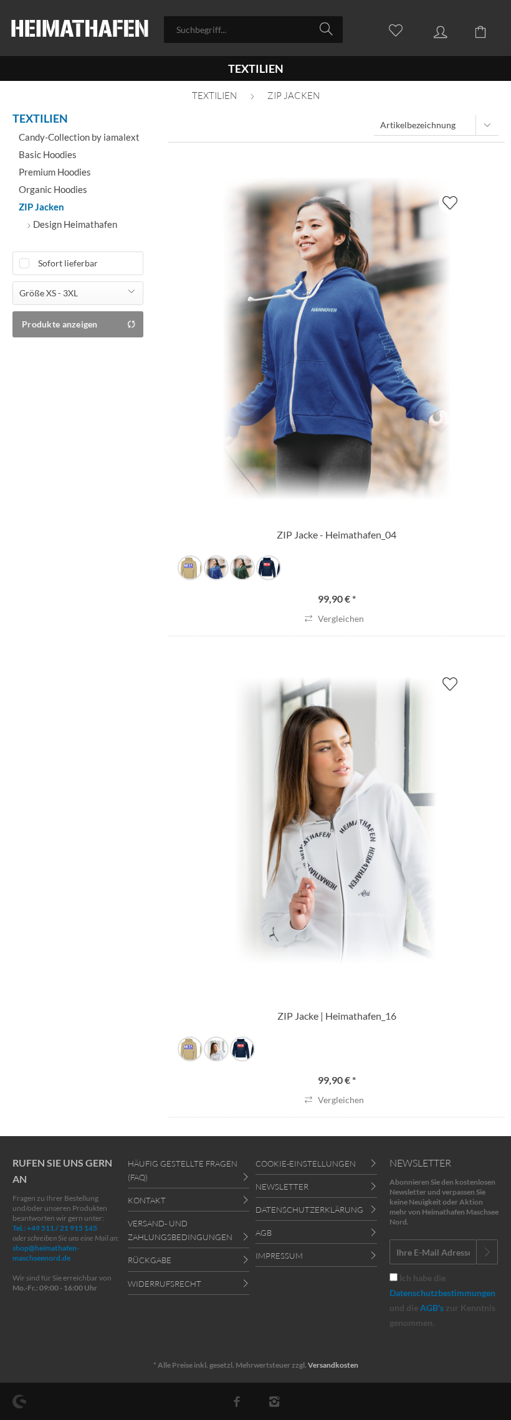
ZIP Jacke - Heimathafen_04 (336, 534)
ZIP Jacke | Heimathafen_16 (336, 1016)
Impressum (279, 1256)
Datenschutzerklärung (309, 1210)
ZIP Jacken (41, 206)
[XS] (190, 567)
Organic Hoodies (53, 189)
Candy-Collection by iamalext (79, 137)
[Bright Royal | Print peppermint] (216, 567)
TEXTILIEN (40, 118)
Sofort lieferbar (68, 263)
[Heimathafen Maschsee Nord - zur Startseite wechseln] (79, 30)
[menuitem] (253, 29)
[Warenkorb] (473, 28)
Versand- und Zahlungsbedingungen (180, 1230)
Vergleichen (340, 618)
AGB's (432, 1307)
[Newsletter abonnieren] (487, 1251)
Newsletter (282, 1187)
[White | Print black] (216, 1049)
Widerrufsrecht (164, 1284)
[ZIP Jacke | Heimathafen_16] (336, 820)
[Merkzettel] (389, 28)
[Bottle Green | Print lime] (242, 567)
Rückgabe (149, 1260)
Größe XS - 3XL (48, 293)
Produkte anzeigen (60, 324)
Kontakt (147, 1200)
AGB (264, 1233)
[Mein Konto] (431, 28)
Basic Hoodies (48, 154)
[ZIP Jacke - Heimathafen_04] (336, 339)
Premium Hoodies (55, 171)
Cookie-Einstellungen (306, 1163)
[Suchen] (328, 28)
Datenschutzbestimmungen (442, 1292)
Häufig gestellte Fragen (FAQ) (182, 1170)
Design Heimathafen (74, 224)
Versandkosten (333, 1365)
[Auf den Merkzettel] (450, 203)
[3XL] (268, 567)
